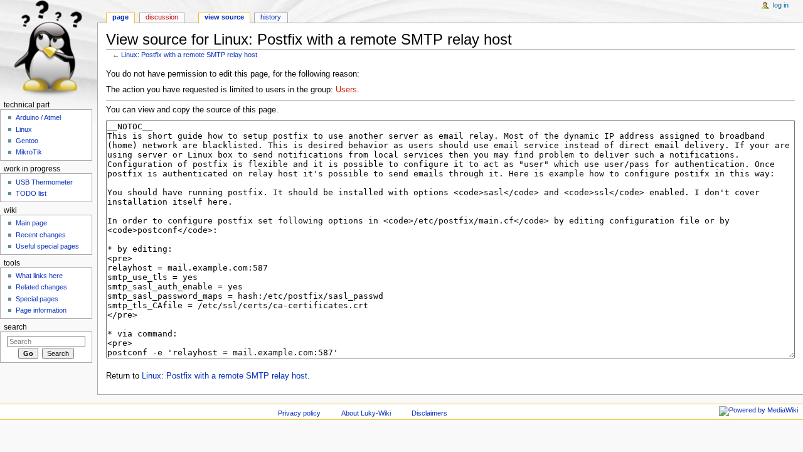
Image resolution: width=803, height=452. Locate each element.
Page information (41, 310)
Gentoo (27, 140)
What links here (39, 275)
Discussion (162, 17)
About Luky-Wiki (366, 413)
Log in (781, 5)
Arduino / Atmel (38, 117)
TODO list (31, 193)
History (270, 17)
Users (346, 89)
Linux (24, 129)
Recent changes (41, 235)
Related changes (41, 287)
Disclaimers (429, 413)
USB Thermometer (44, 182)
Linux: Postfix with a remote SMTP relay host (189, 54)
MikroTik (29, 152)
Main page (31, 223)
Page (120, 17)
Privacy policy (299, 413)
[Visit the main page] (48, 48)
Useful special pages (47, 246)
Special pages (37, 299)
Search (15, 327)
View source (224, 17)
